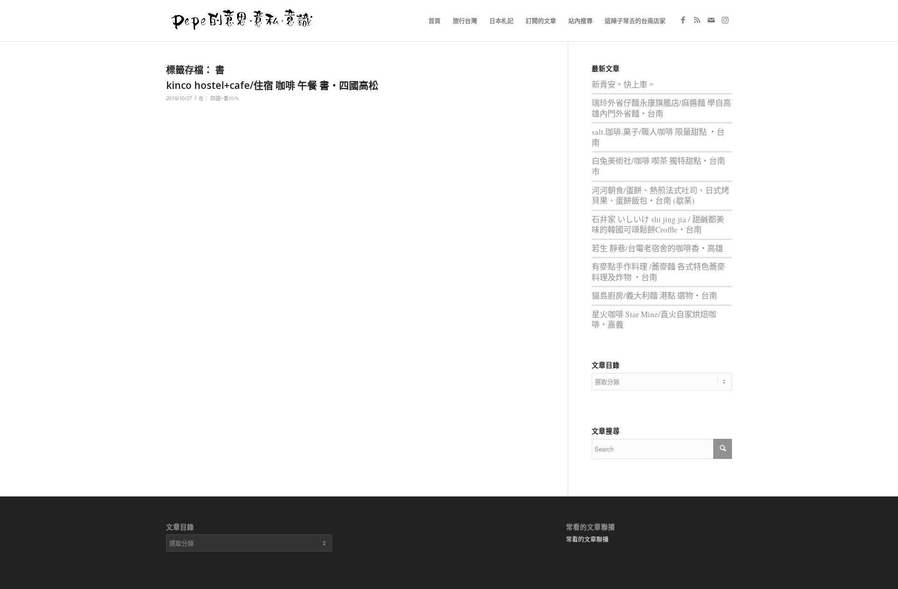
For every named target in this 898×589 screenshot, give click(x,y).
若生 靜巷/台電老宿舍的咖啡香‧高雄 (657, 248)
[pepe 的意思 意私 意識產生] (245, 20)
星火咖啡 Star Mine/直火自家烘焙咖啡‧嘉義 (654, 319)
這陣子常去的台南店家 (635, 20)
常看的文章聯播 (587, 539)
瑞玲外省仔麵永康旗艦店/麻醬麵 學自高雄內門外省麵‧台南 (661, 108)
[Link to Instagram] (725, 20)
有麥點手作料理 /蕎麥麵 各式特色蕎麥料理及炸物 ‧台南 (658, 272)
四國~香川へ (224, 98)
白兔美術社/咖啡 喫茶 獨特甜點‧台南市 (658, 166)
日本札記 (501, 20)
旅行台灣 (465, 20)
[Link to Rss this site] (697, 20)
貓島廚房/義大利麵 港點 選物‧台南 (654, 295)
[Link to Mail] (711, 20)
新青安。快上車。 (623, 84)
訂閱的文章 (541, 20)
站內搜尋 (580, 20)
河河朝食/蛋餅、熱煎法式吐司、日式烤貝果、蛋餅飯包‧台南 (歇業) (660, 195)
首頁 (434, 20)
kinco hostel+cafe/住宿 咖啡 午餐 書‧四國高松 (272, 85)
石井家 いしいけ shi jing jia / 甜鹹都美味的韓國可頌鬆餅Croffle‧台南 (658, 224)
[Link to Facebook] (683, 20)
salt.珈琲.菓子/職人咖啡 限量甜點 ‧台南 (658, 137)
